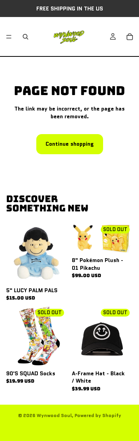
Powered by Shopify (98, 415)
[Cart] (129, 36)
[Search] (25, 36)
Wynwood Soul (54, 415)
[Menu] (9, 37)
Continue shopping (70, 144)
